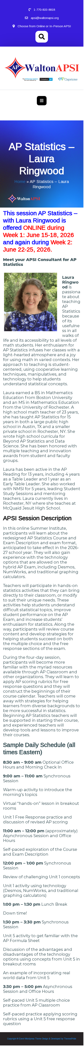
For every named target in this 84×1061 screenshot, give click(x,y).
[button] (42, 100)
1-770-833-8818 (44, 9)
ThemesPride (69, 1039)
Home (19, 181)
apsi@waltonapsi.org (45, 18)
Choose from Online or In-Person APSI (44, 26)
